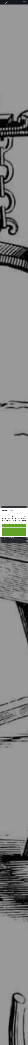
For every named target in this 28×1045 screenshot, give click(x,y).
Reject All (14, 534)
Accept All (14, 526)
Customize (14, 530)
